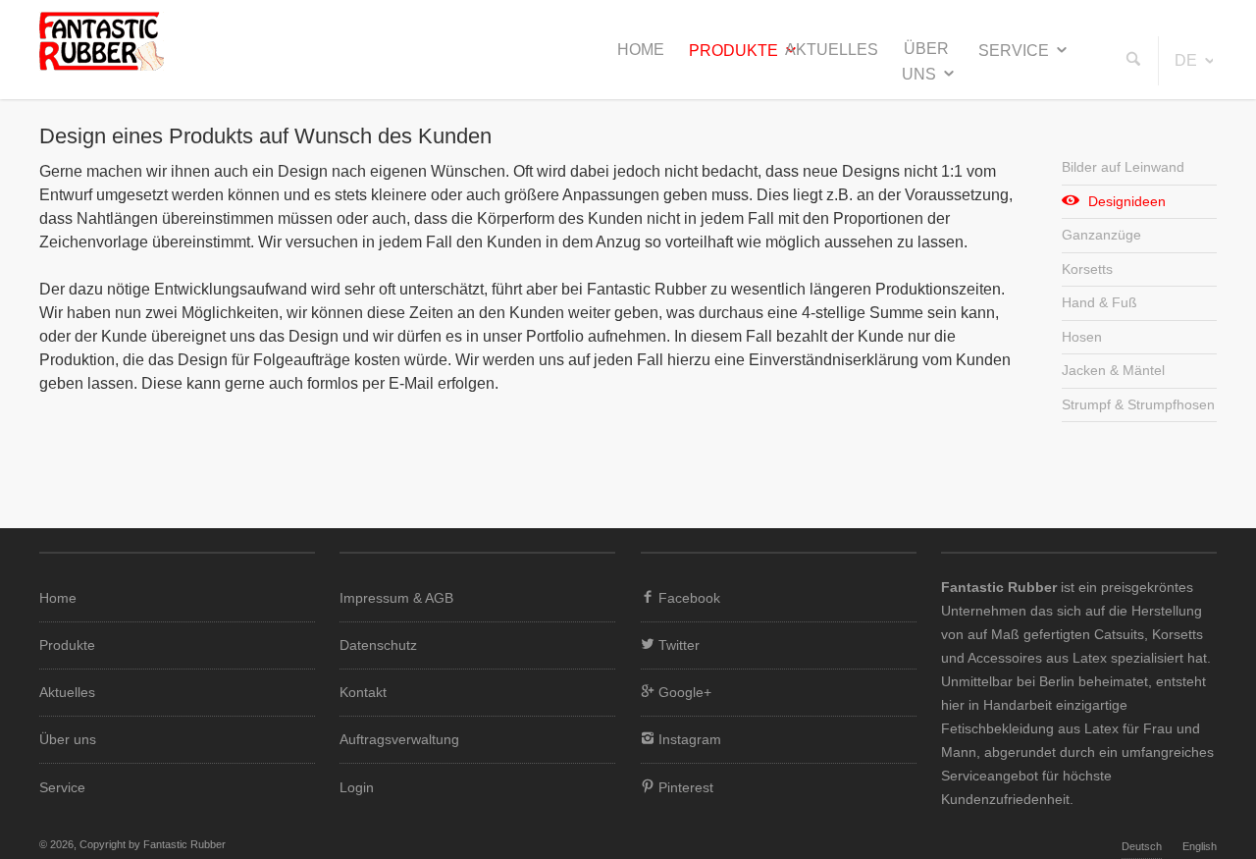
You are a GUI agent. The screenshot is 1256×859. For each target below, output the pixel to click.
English (1199, 846)
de (1186, 60)
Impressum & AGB (396, 598)
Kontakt (363, 692)
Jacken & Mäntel (1113, 370)
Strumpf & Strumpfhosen (1138, 404)
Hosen (1082, 337)
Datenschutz (378, 645)
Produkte (733, 50)
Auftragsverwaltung (399, 739)
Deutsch (1142, 846)
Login (357, 787)
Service (1013, 50)
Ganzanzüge (1101, 234)
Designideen (1127, 201)
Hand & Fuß (1099, 302)
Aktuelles (831, 49)
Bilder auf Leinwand (1123, 167)
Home (640, 49)
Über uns (926, 61)
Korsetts (1087, 269)
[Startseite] (101, 65)
